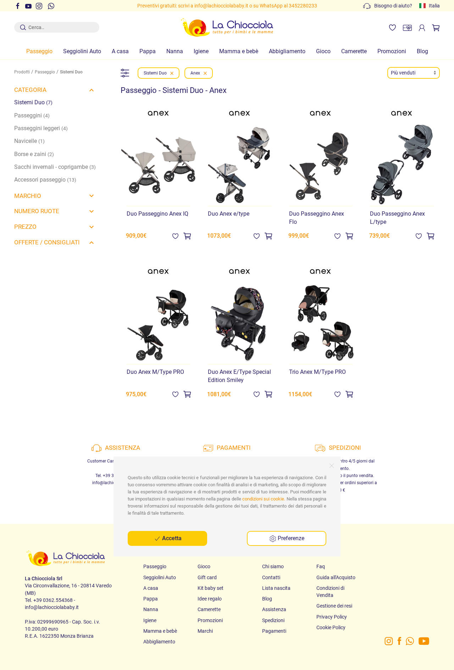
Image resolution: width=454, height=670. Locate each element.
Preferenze (290, 538)
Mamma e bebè (238, 51)
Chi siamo (273, 566)
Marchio (27, 195)
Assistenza (274, 609)
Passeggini (32, 115)
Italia (434, 6)
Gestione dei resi (334, 606)
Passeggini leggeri (41, 128)
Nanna (174, 51)
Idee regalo (210, 599)
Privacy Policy (331, 617)
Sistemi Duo (33, 102)
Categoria (30, 89)
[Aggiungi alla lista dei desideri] (175, 236)
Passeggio (39, 51)
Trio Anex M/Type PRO (317, 372)
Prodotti (22, 72)
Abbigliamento (287, 51)
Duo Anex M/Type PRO (155, 372)
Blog (422, 51)
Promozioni (391, 51)
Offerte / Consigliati (47, 242)
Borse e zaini (34, 154)
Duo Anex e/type (228, 214)
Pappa (147, 51)
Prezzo (25, 226)
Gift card (207, 577)
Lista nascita (276, 588)
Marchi (205, 631)
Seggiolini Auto (82, 51)
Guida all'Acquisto (335, 577)
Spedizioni (273, 620)
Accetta (171, 538)
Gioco (323, 51)
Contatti (271, 577)
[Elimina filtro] (171, 73)
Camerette (354, 51)
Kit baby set (210, 588)
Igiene (201, 51)
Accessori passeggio (45, 180)
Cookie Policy (330, 627)
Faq (320, 566)
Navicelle (29, 141)
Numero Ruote (36, 211)
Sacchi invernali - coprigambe (55, 167)
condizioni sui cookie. (263, 499)
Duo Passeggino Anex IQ (157, 214)
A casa (120, 51)
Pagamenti (274, 631)
